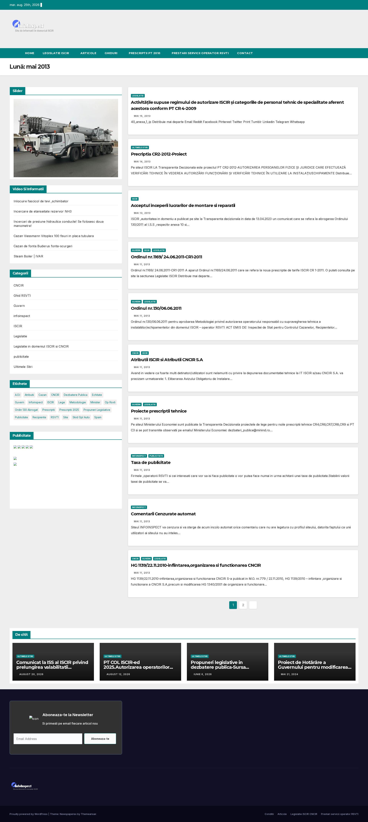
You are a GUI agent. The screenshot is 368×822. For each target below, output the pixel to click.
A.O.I (17, 395)
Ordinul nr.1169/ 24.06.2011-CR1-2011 (166, 256)
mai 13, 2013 (142, 213)
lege (61, 402)
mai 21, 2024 (289, 674)
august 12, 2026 (118, 674)
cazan (43, 395)
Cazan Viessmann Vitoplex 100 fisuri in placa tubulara (54, 236)
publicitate (21, 357)
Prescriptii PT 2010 (145, 53)
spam (97, 417)
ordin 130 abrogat (26, 410)
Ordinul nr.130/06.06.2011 (156, 308)
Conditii (269, 813)
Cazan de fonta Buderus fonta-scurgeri (43, 246)
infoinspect (22, 316)
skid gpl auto (81, 417)
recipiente (39, 417)
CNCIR (19, 285)
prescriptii (48, 410)
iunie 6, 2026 (203, 674)
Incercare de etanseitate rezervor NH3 (42, 211)
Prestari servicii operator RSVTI (200, 53)
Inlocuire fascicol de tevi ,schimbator (41, 201)
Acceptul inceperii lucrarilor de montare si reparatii (183, 205)
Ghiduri (111, 53)
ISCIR (18, 326)
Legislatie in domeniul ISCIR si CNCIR (41, 346)
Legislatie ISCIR (56, 53)
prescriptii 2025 (69, 410)
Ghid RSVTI (22, 296)
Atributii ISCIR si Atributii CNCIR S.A (167, 359)
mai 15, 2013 (142, 115)
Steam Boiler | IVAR (28, 256)
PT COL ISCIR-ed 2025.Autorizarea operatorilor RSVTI (136, 667)
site (65, 417)
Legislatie (20, 336)
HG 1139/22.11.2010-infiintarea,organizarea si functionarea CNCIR (196, 565)
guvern (19, 402)
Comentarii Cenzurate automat (163, 513)
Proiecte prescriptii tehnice (158, 411)
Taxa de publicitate (150, 462)
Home (29, 53)
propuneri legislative (97, 410)
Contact (245, 53)
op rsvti (110, 402)
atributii (29, 395)
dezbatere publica (75, 395)
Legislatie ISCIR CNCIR (304, 813)
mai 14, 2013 (142, 161)
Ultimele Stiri (23, 367)
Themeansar (88, 813)
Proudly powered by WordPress (29, 813)
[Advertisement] (30, 486)
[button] (356, 53)
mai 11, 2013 (142, 264)
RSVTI (55, 417)
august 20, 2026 (31, 674)
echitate (97, 395)
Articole (88, 53)
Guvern (19, 306)
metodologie (78, 402)
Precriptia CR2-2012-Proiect (159, 154)
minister (95, 402)
